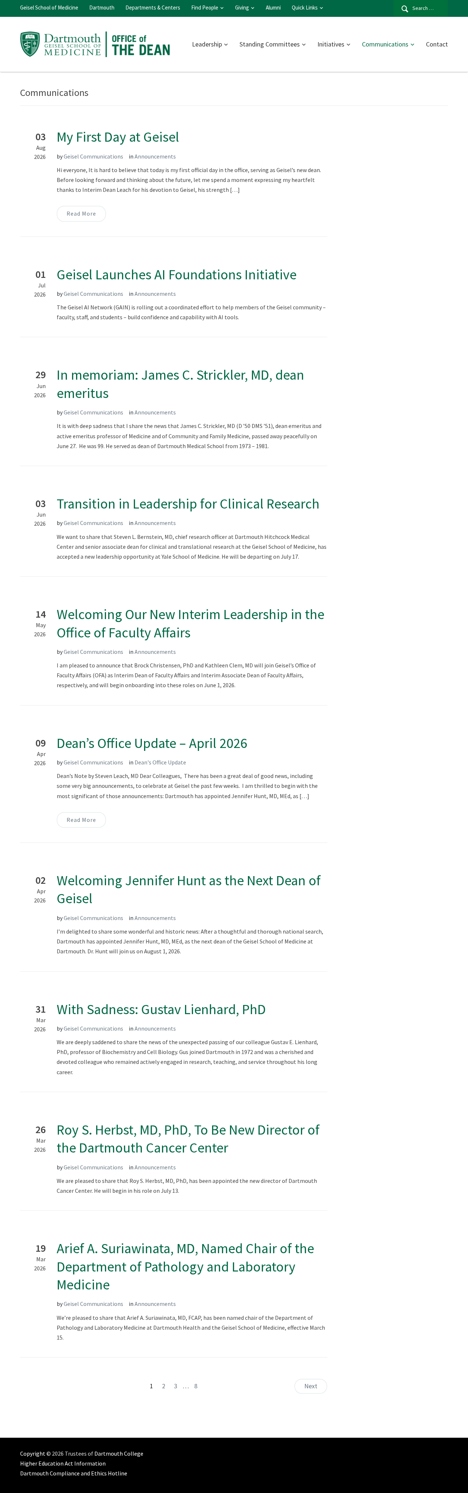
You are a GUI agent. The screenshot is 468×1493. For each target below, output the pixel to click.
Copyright (32, 1453)
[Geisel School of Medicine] (95, 43)
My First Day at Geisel (118, 136)
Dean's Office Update (160, 762)
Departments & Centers (152, 7)
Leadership (207, 44)
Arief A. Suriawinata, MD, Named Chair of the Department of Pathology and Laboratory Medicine (185, 1266)
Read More (81, 213)
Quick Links (305, 7)
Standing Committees (269, 44)
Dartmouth (101, 7)
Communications (385, 44)
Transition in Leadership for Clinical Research (188, 503)
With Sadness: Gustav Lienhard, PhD (161, 1009)
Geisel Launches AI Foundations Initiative (177, 274)
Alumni (273, 7)
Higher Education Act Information (63, 1463)
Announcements (155, 156)
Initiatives (330, 44)
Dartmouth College (118, 1453)
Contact (437, 44)
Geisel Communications (93, 156)
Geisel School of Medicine (49, 7)
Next (310, 1386)
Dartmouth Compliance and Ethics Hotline (73, 1473)
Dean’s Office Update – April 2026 (152, 743)
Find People (204, 7)
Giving (242, 7)
